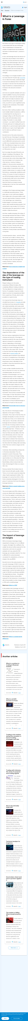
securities (22, 77)
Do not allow (17, 1018)
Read (19, 692)
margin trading (14, 353)
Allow (5, 1018)
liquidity (19, 302)
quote (8, 426)
